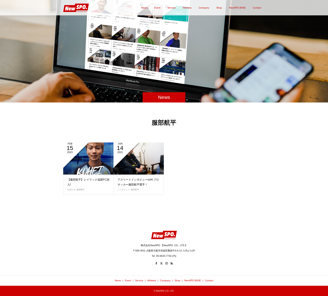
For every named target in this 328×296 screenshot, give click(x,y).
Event (157, 7)
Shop (219, 7)
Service (172, 7)
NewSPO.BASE (237, 7)
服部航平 (81, 189)
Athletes (187, 7)
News (144, 7)
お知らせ (71, 189)
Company (204, 7)
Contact (257, 7)
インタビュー (124, 189)
